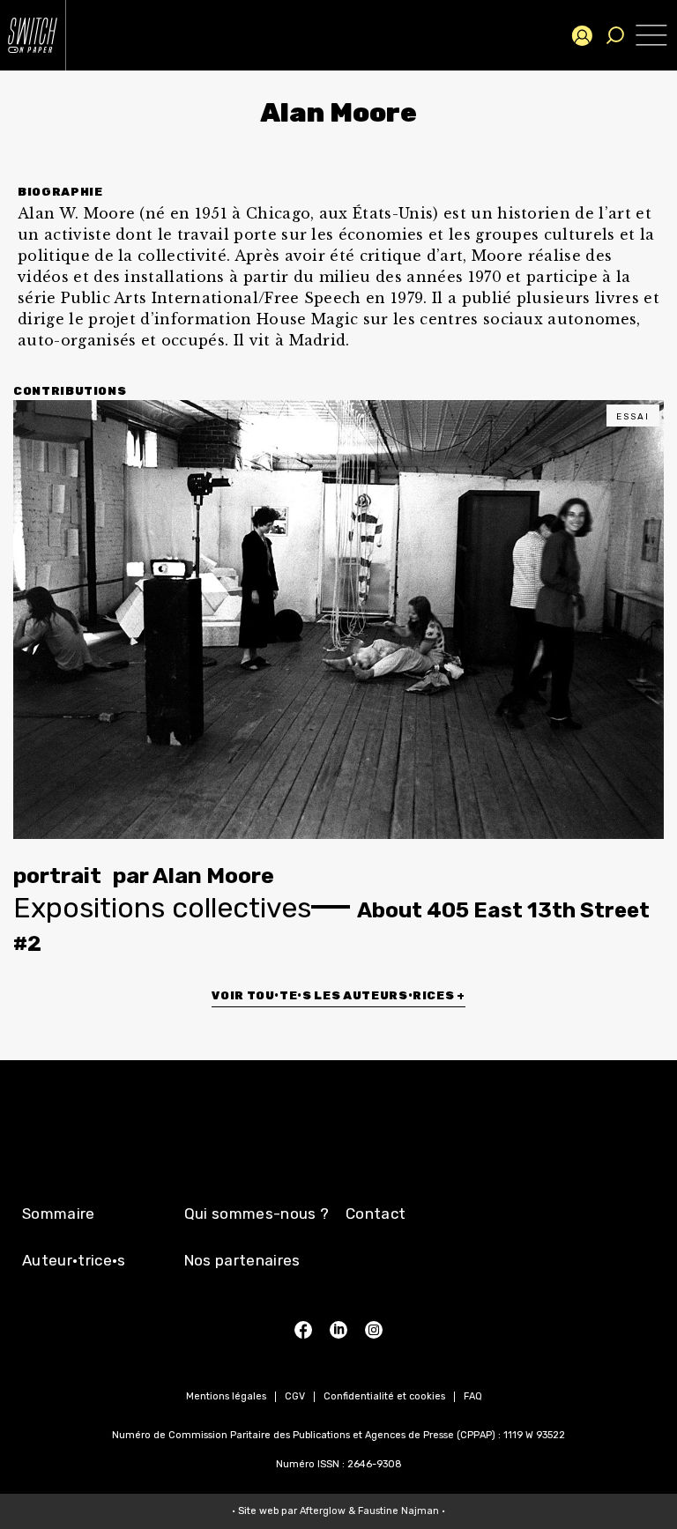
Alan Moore (213, 875)
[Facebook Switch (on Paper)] (303, 1330)
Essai (633, 417)
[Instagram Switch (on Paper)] (374, 1330)
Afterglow (323, 1511)
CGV (295, 1396)
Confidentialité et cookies (384, 1396)
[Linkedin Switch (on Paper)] (338, 1330)
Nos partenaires (242, 1260)
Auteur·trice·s (74, 1260)
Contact (375, 1213)
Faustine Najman (398, 1511)
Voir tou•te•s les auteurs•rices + (338, 995)
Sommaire (58, 1213)
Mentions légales (226, 1396)
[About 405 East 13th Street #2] (338, 619)
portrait (57, 875)
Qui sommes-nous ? (257, 1213)
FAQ (473, 1396)
